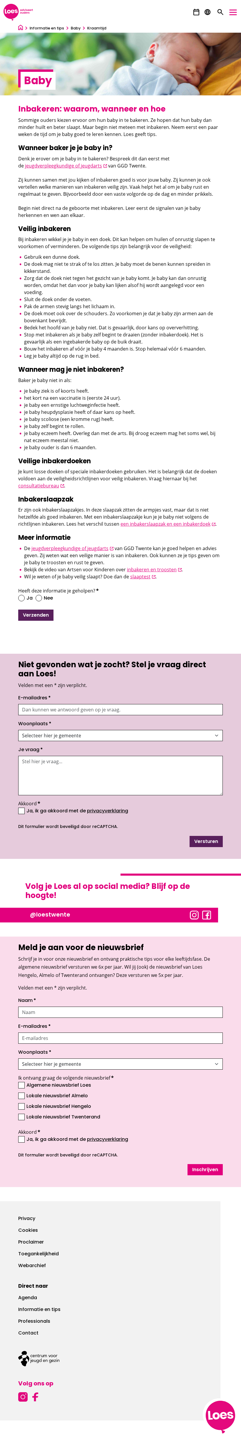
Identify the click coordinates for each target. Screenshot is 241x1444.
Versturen (206, 841)
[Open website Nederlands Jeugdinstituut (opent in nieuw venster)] (120, 1359)
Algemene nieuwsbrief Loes (58, 1085)
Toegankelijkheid (38, 1254)
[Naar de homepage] (20, 28)
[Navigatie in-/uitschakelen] (233, 12)
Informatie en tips (39, 1309)
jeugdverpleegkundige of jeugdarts (66, 165)
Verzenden (36, 615)
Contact (28, 1333)
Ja (29, 598)
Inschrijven (205, 1170)
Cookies (28, 1230)
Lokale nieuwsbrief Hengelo (58, 1106)
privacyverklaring (107, 811)
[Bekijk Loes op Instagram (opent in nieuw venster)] (194, 914)
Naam (27, 1000)
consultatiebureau (41, 485)
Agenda (27, 1298)
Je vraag (30, 750)
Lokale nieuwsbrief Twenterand (63, 1117)
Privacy (26, 1218)
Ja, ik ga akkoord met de (77, 811)
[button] (196, 12)
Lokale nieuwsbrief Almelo (57, 1096)
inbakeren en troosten (154, 569)
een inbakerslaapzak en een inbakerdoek (167, 524)
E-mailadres (34, 698)
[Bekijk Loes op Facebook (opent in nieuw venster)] (206, 914)
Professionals (34, 1321)
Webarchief (32, 1266)
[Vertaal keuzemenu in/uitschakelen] (207, 12)
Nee (48, 598)
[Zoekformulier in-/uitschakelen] (220, 12)
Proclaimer (31, 1242)
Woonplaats (34, 724)
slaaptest (142, 576)
